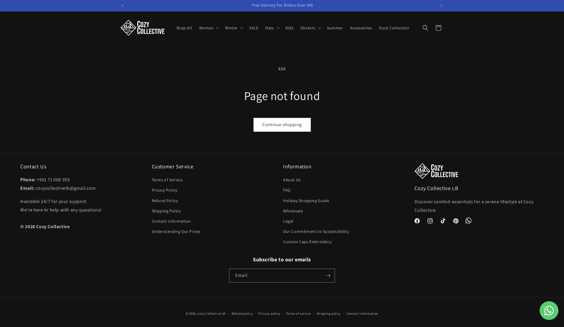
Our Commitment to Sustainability (316, 231)
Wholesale (293, 211)
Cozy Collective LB (211, 313)
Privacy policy (269, 313)
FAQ (287, 190)
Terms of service (298, 313)
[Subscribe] (328, 275)
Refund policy (242, 313)
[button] (208, 28)
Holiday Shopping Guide (306, 200)
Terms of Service (167, 179)
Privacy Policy (164, 190)
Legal (288, 221)
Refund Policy (165, 200)
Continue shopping (282, 124)
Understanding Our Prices (176, 231)
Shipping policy (329, 313)
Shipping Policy (166, 211)
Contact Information (171, 221)
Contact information (362, 313)
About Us (292, 179)
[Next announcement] (441, 5)
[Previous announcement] (122, 5)
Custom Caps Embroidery (307, 241)
